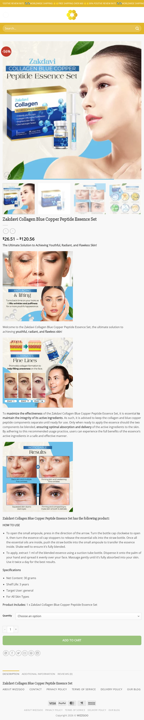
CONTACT (36, 689)
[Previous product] (12, 231)
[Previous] (10, 110)
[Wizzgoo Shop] (72, 15)
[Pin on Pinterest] (31, 653)
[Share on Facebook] (12, 653)
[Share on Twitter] (18, 653)
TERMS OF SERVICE (84, 689)
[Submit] (137, 28)
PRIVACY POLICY (57, 689)
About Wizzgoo (33, 710)
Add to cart (72, 640)
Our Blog (114, 710)
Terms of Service (75, 710)
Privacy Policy (54, 710)
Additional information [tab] (38, 674)
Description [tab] (11, 674)
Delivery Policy (97, 710)
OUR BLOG (133, 689)
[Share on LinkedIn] (37, 653)
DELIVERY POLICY (111, 689)
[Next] (134, 110)
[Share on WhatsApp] (6, 653)
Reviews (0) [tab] (65, 674)
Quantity (7, 615)
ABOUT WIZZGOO (14, 689)
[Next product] (5, 231)
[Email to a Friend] (25, 653)
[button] (6, 15)
